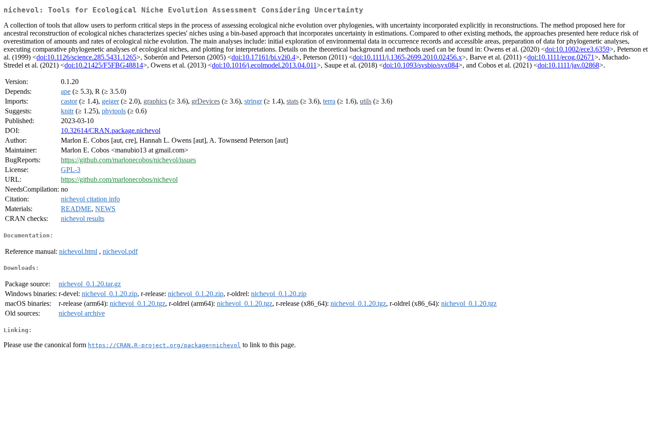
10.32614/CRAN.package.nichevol (110, 130)
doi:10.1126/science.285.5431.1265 (86, 57)
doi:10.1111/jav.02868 (568, 65)
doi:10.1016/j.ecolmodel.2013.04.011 (264, 65)
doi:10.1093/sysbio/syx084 (420, 65)
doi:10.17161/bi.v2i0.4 (263, 57)
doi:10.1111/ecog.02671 (560, 57)
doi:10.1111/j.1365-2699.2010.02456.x (407, 57)
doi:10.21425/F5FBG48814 (103, 65)
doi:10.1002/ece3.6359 (577, 49)
